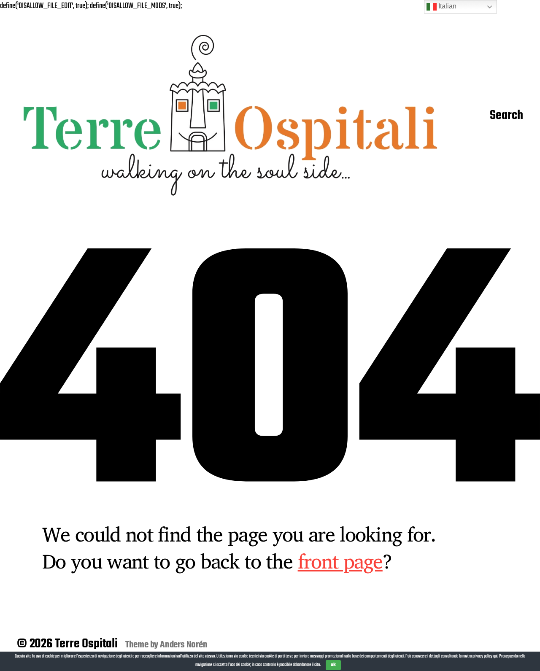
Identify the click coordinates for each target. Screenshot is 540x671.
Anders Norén (184, 645)
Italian (446, 6)
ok (333, 664)
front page (340, 560)
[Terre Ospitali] (230, 116)
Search (506, 116)
